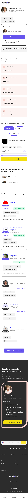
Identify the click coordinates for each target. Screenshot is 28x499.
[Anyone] (6, 3)
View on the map (13, 159)
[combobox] (4, 443)
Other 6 (14, 133)
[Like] (24, 151)
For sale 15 (9, 128)
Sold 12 (20, 128)
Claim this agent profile (12, 422)
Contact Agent (14, 36)
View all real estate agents (13, 350)
